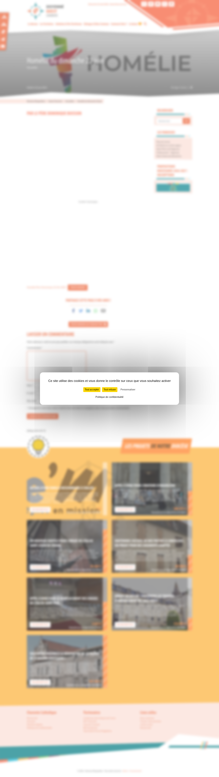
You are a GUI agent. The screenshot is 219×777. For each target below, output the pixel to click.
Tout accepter (92, 389)
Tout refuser (110, 389)
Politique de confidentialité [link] (109, 397)
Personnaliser (128, 389)
